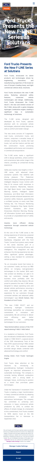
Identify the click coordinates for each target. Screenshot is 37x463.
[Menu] (34, 3)
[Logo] (6, 7)
